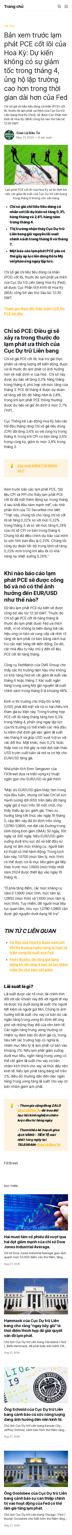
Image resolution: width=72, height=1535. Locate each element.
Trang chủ (13, 6)
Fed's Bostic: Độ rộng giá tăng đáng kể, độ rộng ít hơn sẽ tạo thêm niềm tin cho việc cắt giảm (39, 965)
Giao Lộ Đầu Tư (28, 133)
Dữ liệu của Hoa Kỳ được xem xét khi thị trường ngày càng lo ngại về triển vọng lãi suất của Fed (38, 947)
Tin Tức (9, 26)
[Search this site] (59, 6)
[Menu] (66, 6)
